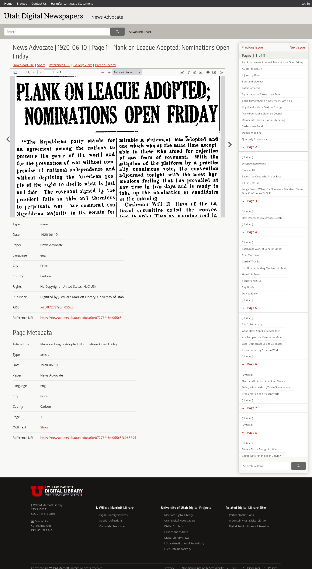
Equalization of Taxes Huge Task (261, 94)
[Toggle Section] (243, 147)
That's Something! (252, 324)
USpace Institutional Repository (184, 543)
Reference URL (59, 65)
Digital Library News (176, 538)
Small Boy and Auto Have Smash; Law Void (267, 100)
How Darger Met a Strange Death (262, 218)
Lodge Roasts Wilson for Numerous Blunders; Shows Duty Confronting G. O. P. (273, 191)
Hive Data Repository (177, 549)
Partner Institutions (241, 515)
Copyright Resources (112, 526)
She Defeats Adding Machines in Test (264, 268)
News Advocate (107, 17)
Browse (22, 3)
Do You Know (249, 293)
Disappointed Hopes (254, 163)
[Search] (117, 32)
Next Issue (297, 47)
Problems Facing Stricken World (260, 350)
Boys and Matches (253, 81)
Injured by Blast (251, 75)
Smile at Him (249, 170)
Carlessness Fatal (252, 126)
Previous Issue (252, 47)
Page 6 (252, 364)
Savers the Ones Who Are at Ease (261, 176)
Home (8, 3)
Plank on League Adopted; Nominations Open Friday (272, 62)
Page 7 (252, 408)
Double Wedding (251, 132)
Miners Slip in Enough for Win (259, 449)
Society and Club (251, 281)
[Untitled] (247, 157)
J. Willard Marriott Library (47, 505)
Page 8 (252, 433)
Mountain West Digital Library (248, 520)
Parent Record (105, 65)
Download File (23, 65)
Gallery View (82, 65)
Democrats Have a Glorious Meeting (263, 120)
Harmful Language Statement (72, 3)
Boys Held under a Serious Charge (262, 107)
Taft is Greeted (251, 88)
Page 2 (252, 147)
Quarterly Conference (255, 139)
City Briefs (248, 287)
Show (44, 427)
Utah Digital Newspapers (179, 520)
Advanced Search (141, 32)
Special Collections (110, 520)
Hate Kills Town (251, 274)
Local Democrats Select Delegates (262, 344)
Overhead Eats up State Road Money (263, 381)
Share (41, 65)
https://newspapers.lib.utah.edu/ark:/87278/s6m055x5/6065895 (88, 437)
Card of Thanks (251, 261)
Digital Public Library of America (249, 526)
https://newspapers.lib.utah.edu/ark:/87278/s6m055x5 (81, 317)
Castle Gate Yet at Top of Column (261, 455)
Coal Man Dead (251, 255)
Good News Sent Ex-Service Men (261, 331)
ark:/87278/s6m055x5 (57, 307)
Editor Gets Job (250, 183)
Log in (305, 3)
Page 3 (252, 201)
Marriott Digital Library (178, 515)
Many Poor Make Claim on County (262, 113)
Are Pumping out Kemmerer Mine (262, 337)
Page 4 (252, 232)
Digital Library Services (113, 515)
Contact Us (39, 3)
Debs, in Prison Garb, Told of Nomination (266, 387)
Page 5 (252, 308)
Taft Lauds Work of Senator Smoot (262, 249)
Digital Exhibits (173, 526)
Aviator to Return (252, 69)
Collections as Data (176, 532)
